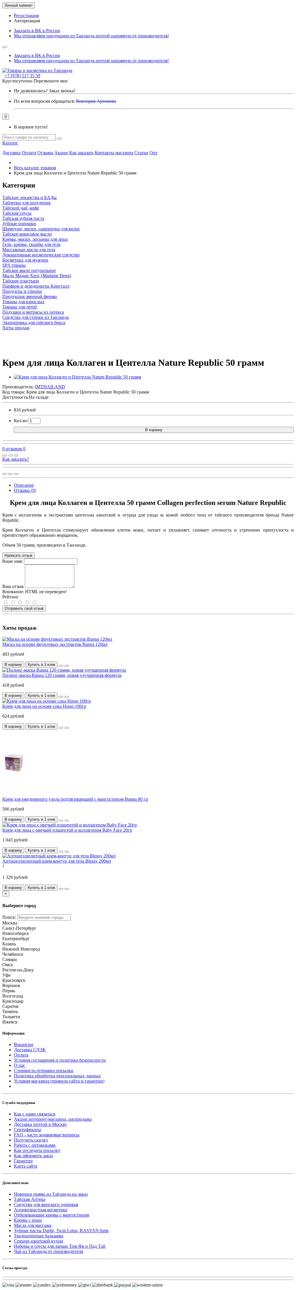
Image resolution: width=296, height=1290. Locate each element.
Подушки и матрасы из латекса (33, 312)
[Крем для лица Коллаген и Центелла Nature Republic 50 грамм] (77, 376)
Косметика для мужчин (25, 260)
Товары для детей (19, 306)
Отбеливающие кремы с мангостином (51, 1214)
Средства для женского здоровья (46, 1204)
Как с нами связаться (34, 1113)
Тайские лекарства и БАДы (29, 197)
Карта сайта (25, 1166)
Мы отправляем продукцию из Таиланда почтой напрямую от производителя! (91, 35)
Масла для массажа (32, 1225)
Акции (61, 152)
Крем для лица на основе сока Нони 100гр (44, 706)
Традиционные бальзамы (38, 1235)
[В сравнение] (16, 455)
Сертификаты (27, 1129)
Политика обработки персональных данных (57, 1075)
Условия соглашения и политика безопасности (60, 1060)
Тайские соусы (17, 213)
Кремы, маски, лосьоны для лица (35, 239)
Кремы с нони (28, 1220)
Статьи (141, 152)
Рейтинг (10, 596)
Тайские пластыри (20, 280)
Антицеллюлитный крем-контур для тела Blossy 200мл (56, 861)
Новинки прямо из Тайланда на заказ (51, 1194)
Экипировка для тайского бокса (33, 322)
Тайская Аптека (29, 1199)
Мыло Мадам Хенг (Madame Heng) (36, 275)
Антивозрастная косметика (40, 1209)
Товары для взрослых (23, 301)
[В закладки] (10, 455)
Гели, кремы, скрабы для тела (31, 244)
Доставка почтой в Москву (40, 1124)
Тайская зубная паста (23, 218)
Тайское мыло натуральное (29, 270)
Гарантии (23, 1160)
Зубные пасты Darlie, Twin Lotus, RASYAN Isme (61, 1230)
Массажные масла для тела (28, 249)
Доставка (11, 152)
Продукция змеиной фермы (29, 296)
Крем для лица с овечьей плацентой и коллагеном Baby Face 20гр (67, 830)
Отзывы (45, 152)
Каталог (10, 142)
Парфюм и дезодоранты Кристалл (35, 286)
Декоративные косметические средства (40, 254)
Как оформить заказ (33, 1155)
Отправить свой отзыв (24, 608)
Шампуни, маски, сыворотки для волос (41, 228)
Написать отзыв (18, 555)
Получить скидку (31, 1140)
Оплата (29, 152)
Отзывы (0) (25, 490)
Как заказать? (15, 459)
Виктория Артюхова (96, 101)
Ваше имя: (12, 561)
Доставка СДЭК (30, 1049)
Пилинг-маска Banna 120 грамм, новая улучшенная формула (61, 675)
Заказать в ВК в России (37, 30)
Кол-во (20, 420)
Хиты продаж (15, 327)
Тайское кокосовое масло (27, 233)
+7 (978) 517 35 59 (22, 75)
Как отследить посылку (37, 1150)
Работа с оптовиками (35, 1145)
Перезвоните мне (51, 80)
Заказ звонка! (44, 90)
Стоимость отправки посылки (43, 1070)
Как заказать (81, 152)
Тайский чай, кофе (20, 207)
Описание (24, 485)
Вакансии (23, 1044)
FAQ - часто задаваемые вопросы (46, 1134)
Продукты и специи (22, 291)
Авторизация (27, 20)
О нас (19, 1065)
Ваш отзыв (13, 586)
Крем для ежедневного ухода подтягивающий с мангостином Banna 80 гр (75, 799)
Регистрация (26, 15)
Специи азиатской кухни (38, 1240)
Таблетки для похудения (26, 202)
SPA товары (14, 265)
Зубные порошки (19, 223)
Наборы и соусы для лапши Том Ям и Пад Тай (60, 1246)
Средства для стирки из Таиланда (35, 317)
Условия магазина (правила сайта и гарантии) (59, 1080)
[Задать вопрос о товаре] (4, 455)
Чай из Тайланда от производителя (48, 1251)
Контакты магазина (114, 152)
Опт (153, 152)
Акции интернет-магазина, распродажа (53, 1119)
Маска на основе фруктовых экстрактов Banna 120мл (55, 644)
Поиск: (9, 917)
